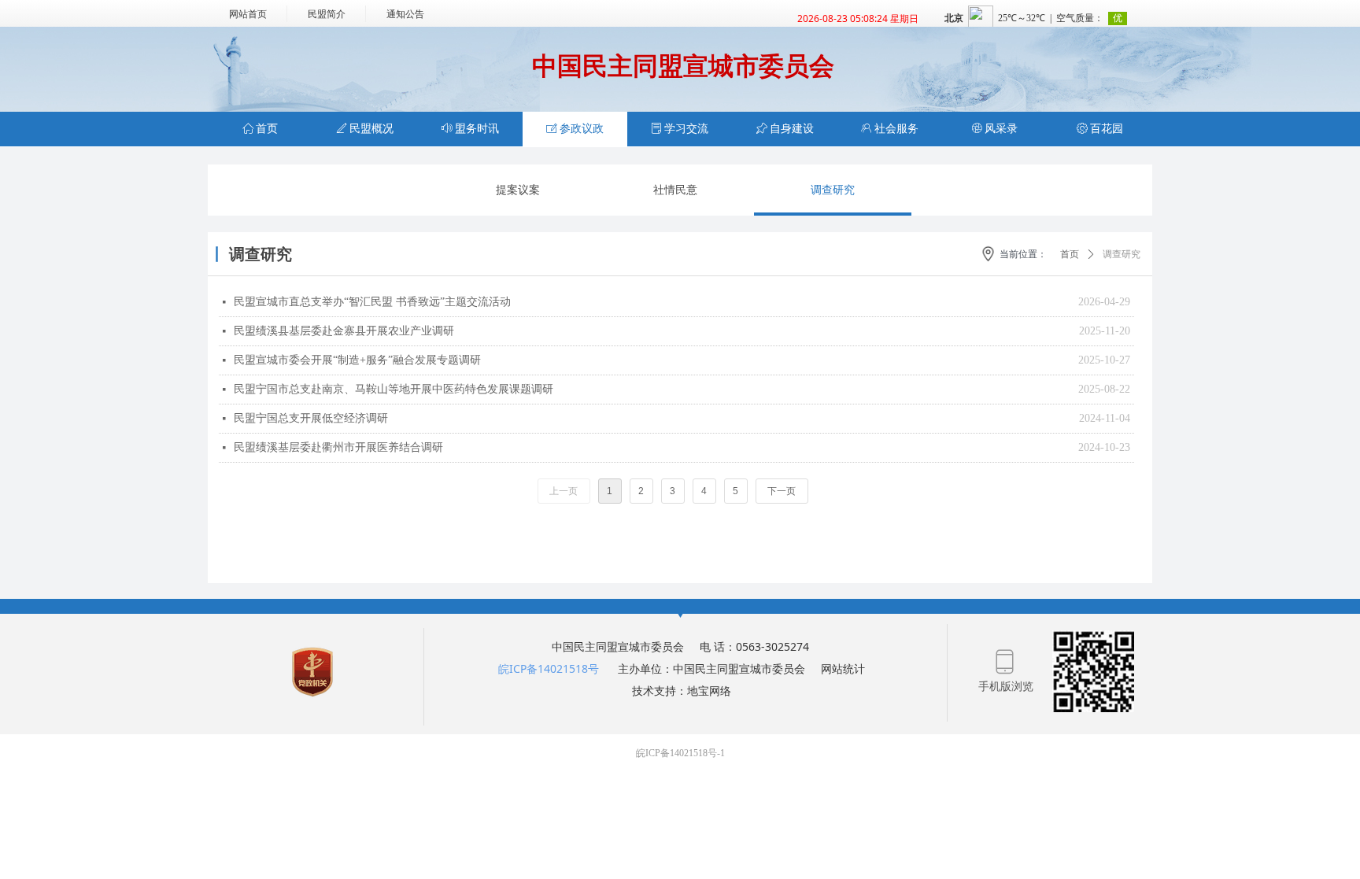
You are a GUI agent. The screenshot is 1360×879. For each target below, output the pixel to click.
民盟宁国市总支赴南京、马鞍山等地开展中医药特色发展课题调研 (393, 389)
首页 (1069, 254)
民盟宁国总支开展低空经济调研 (311, 418)
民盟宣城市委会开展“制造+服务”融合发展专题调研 (357, 360)
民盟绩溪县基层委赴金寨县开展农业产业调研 (344, 331)
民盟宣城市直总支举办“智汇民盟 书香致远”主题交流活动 (372, 302)
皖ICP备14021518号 (548, 668)
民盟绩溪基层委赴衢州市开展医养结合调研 (338, 447)
